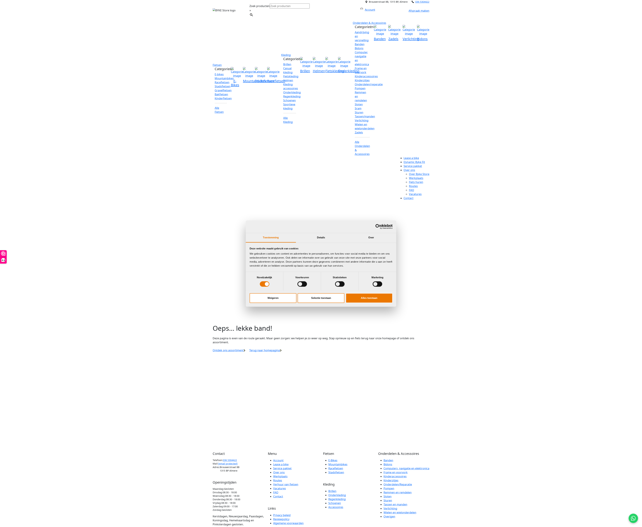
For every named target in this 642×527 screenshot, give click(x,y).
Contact (408, 198)
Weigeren (273, 297)
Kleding (286, 55)
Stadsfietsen (222, 86)
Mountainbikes (224, 78)
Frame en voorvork (396, 472)
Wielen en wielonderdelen (400, 512)
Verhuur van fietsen (285, 484)
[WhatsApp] (633, 518)
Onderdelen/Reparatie (398, 484)
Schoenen (289, 100)
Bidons (359, 48)
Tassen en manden (395, 504)
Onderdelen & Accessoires (369, 23)
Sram (358, 108)
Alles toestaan (369, 297)
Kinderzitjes (362, 80)
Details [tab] (321, 237)
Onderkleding (292, 92)
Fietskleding (290, 76)
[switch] (302, 284)
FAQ (411, 190)
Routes (413, 186)
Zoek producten (259, 6)
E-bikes (219, 74)
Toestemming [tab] (271, 237)
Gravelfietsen (223, 90)
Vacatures (415, 194)
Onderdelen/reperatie (369, 84)
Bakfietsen (221, 94)
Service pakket (413, 166)
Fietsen (217, 65)
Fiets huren (416, 182)
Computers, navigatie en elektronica (406, 468)
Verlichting (361, 120)
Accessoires (335, 507)
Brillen (287, 64)
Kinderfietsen (223, 98)
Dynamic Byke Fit (414, 162)
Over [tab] (371, 237)
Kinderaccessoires (366, 76)
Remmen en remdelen (398, 492)
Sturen (359, 112)
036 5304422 (422, 1)
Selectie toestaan (321, 297)
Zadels (359, 132)
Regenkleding (292, 96)
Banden (359, 44)
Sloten (359, 104)
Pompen (360, 88)
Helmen (288, 80)
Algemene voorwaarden (288, 523)
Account (278, 460)
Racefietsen (222, 82)
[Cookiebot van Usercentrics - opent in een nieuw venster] (378, 226)
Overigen (389, 516)
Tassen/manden (365, 116)
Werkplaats (416, 178)
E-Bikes (332, 460)
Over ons (409, 170)
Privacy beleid (282, 515)
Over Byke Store (419, 174)
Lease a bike (411, 158)
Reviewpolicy (281, 519)
